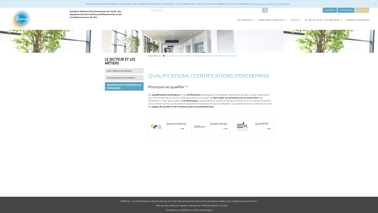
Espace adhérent (358, 20)
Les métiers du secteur (119, 70)
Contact (362, 10)
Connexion (346, 10)
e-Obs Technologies (202, 210)
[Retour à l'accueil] (38, 20)
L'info (294, 20)
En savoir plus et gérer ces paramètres (270, 4)
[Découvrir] (156, 126)
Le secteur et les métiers (322, 20)
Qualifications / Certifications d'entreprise (124, 86)
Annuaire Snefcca (271, 20)
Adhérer (330, 10)
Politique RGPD (210, 205)
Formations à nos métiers (121, 77)
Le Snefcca (244, 20)
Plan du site (162, 205)
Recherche (195, 205)
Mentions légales (179, 205)
